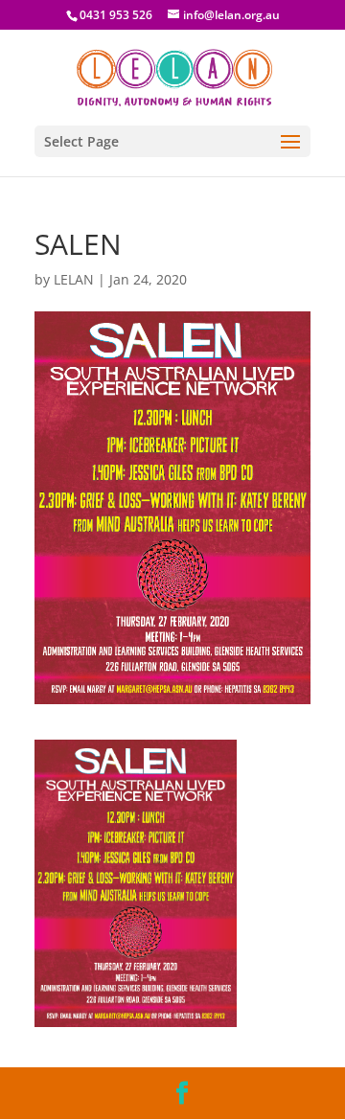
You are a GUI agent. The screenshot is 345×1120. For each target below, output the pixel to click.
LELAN (74, 279)
